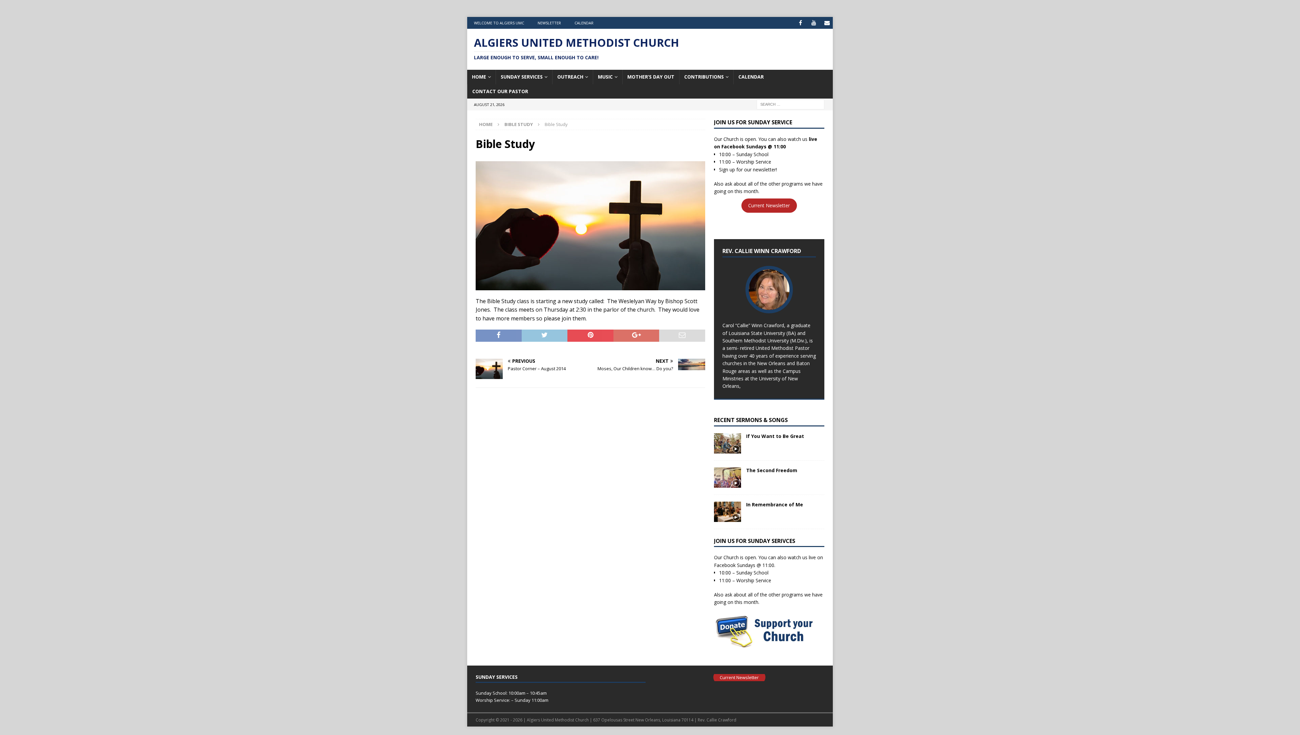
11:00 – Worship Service (745, 162)
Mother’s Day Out (650, 77)
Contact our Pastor (500, 91)
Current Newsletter (769, 206)
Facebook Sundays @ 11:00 (753, 146)
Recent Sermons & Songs (751, 420)
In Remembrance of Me (774, 504)
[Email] (827, 23)
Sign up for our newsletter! (748, 169)
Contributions (704, 77)
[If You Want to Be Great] (727, 443)
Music (605, 77)
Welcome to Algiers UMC (499, 22)
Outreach (570, 77)
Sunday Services (522, 77)
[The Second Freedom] (727, 477)
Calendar (584, 22)
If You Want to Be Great (775, 436)
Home (479, 77)
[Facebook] (800, 23)
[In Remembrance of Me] (727, 512)
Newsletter (549, 22)
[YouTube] (814, 23)
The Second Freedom (771, 470)
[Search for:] (790, 104)
